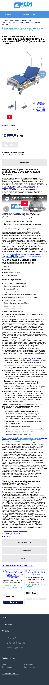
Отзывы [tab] (24, 558)
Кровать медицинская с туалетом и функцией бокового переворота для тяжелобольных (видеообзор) (13, 581)
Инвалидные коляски (12, 534)
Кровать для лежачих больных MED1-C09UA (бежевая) (35, 578)
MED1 (15, 488)
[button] (44, 107)
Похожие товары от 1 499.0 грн (17, 566)
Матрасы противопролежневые (15, 531)
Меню (8, 14)
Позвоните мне (10, 673)
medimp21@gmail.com (15, 648)
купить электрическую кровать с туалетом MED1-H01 (22, 255)
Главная (5, 20)
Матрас (33, 360)
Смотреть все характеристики (13, 154)
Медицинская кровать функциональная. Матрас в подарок (21, 23)
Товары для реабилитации (20, 20)
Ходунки (7, 536)
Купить (10, 145)
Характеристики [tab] (24, 542)
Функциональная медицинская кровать (16, 213)
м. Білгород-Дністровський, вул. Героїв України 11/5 (17, 642)
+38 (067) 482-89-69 (27, 15)
